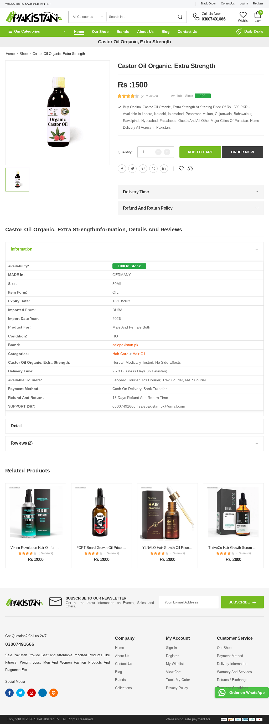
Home (79, 31)
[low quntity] (158, 152)
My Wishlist (175, 664)
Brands (123, 31)
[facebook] (122, 168)
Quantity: (125, 152)
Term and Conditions (232, 688)
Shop (24, 54)
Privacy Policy (177, 688)
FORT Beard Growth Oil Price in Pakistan (108, 548)
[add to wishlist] (181, 168)
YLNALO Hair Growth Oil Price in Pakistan (174, 548)
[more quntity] (167, 152)
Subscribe (239, 602)
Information (22, 249)
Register (258, 3)
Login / (244, 3)
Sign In (171, 648)
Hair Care (120, 354)
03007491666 (213, 19)
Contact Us (228, 3)
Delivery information (232, 664)
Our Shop (100, 31)
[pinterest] (143, 168)
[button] (36, 31)
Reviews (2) (22, 443)
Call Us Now (211, 14)
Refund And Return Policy (147, 208)
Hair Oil (139, 354)
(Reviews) (46, 553)
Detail (16, 426)
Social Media (15, 682)
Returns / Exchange (232, 680)
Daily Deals (253, 31)
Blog (166, 31)
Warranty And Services (234, 672)
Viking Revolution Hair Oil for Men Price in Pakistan (50, 548)
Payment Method (230, 656)
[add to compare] (190, 168)
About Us (145, 31)
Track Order (208, 3)
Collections (123, 688)
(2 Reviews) (149, 96)
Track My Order (178, 680)
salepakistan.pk (125, 345)
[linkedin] (164, 168)
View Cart (173, 672)
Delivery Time (136, 192)
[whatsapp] (153, 168)
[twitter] (132, 168)
